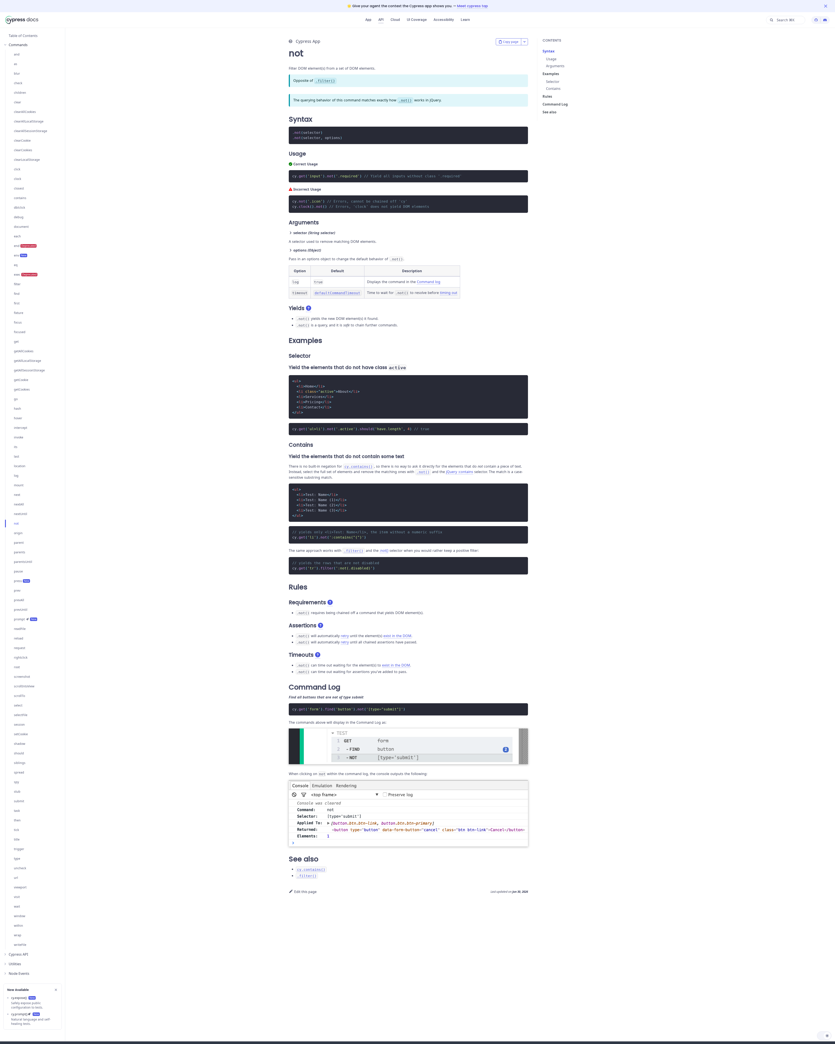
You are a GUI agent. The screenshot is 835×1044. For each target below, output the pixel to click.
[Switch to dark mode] (824, 1035)
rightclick (20, 657)
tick (16, 830)
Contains (553, 88)
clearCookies (23, 150)
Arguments (555, 66)
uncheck (20, 868)
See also (549, 112)
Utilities (15, 964)
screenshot (22, 677)
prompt (25, 619)
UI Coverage (417, 20)
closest (19, 188)
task (17, 811)
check (18, 83)
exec (25, 274)
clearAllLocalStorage (28, 121)
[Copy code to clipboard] (522, 132)
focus (18, 322)
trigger (19, 849)
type (17, 858)
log (16, 475)
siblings (19, 763)
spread (19, 772)
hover (18, 418)
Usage (551, 59)
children (20, 93)
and (17, 54)
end (25, 246)
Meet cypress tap (472, 5)
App (368, 20)
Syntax (548, 51)
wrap (17, 935)
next (17, 495)
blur (17, 73)
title (17, 839)
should (19, 753)
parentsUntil (23, 562)
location (19, 466)
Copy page (510, 42)
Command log (428, 281)
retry (345, 635)
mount (18, 485)
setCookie (21, 734)
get (16, 341)
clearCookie (22, 140)
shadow (19, 744)
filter (17, 284)
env (20, 255)
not (16, 523)
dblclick (19, 207)
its (15, 447)
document (21, 227)
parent (19, 542)
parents (19, 552)
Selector (552, 81)
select (18, 705)
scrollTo (19, 696)
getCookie (21, 380)
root (17, 667)
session (19, 724)
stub (17, 791)
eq (16, 265)
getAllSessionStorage (29, 370)
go (16, 399)
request (19, 648)
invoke (18, 437)
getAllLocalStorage (27, 361)
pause (18, 571)
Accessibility (444, 20)
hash (17, 408)
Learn (465, 20)
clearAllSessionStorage (30, 131)
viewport (20, 887)
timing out (448, 292)
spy (16, 782)
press (21, 581)
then (17, 820)
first (17, 303)
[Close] (829, 6)
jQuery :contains (459, 471)
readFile (20, 629)
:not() (384, 550)
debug (18, 217)
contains (20, 198)
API (381, 20)
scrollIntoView (24, 686)
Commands (18, 44)
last (16, 456)
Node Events (19, 973)
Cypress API (18, 954)
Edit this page (305, 891)
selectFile (20, 715)
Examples (551, 73)
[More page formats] (524, 41)
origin (18, 533)
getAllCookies (23, 351)
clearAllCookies (25, 112)
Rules (547, 96)
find (17, 294)
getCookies (22, 389)
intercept (20, 428)
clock (17, 179)
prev (17, 590)
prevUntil (20, 610)
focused (19, 332)
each (17, 236)
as (15, 64)
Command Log (555, 104)
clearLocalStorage (27, 160)
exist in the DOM (397, 635)
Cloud (395, 20)
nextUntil (20, 514)
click (17, 169)
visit (17, 897)
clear (17, 102)
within (18, 925)
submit (19, 801)
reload (18, 638)
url (16, 878)
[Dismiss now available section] (55, 989)
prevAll (19, 600)
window (19, 916)
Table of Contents (23, 35)
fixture (18, 313)
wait (17, 906)
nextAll (19, 504)
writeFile (20, 945)
